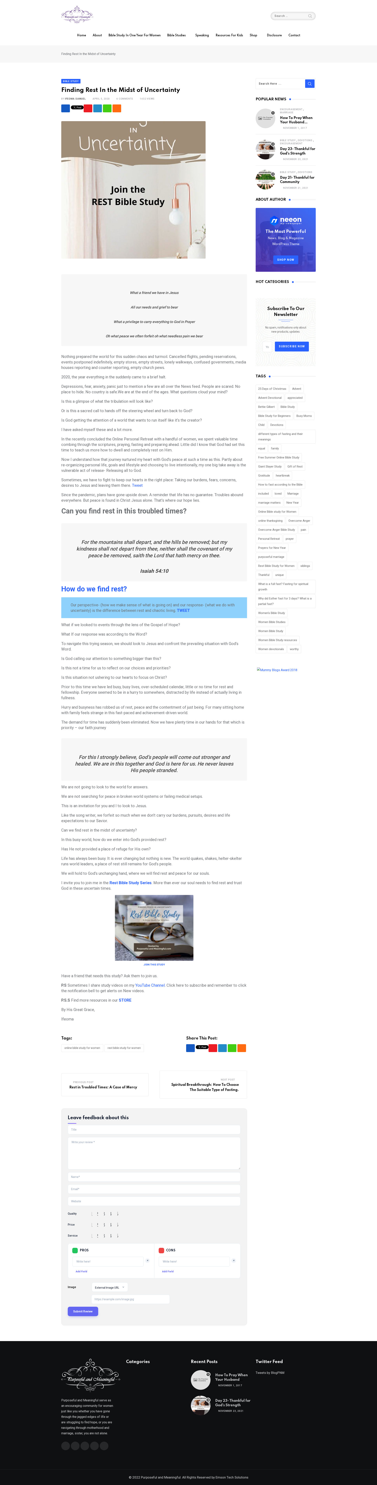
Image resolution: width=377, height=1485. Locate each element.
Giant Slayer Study (270, 466)
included (263, 493)
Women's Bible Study (271, 613)
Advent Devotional (270, 398)
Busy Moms (304, 416)
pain (303, 530)
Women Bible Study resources (277, 640)
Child (261, 425)
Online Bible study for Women (82, 1047)
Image (72, 1287)
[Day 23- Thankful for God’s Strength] (265, 149)
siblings (305, 566)
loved (278, 493)
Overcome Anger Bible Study (276, 530)
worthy (294, 649)
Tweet (137, 485)
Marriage (286, 112)
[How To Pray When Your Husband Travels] (265, 118)
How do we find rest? (94, 589)
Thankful (263, 575)
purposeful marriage (271, 557)
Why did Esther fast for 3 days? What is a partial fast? (285, 601)
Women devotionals (271, 649)
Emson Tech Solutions (232, 1477)
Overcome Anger (299, 520)
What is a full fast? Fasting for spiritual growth (283, 586)
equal (261, 448)
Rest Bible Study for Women (124, 1047)
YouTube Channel (150, 985)
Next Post (228, 1079)
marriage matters (269, 502)
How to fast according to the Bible (280, 484)
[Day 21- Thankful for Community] (265, 179)
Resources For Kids (229, 35)
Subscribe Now (292, 346)
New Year (292, 502)
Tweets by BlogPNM (270, 1373)
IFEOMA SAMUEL (75, 98)
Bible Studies (176, 35)
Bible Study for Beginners (274, 416)
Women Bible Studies (271, 622)
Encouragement (291, 109)
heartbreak (283, 475)
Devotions (305, 140)
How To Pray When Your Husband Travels (296, 122)
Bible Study (288, 140)
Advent (296, 389)
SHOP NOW (285, 259)
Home (81, 35)
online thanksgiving (270, 520)
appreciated (295, 398)
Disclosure (274, 35)
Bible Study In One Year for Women (135, 35)
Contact (294, 35)
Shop (253, 35)
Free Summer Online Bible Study (278, 457)
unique (279, 575)
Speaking (202, 35)
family (275, 448)
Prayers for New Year (272, 548)
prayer (290, 539)
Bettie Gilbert (266, 407)
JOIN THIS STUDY (154, 964)
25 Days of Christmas (272, 389)
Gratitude (264, 475)
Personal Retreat (269, 539)
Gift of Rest (295, 466)
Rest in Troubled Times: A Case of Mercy (103, 1087)
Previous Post (83, 1082)
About (97, 35)
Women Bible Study (270, 631)
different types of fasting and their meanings (280, 436)
